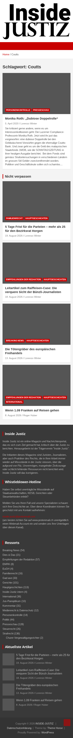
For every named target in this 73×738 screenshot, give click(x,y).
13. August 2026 (14, 358)
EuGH (6, 568)
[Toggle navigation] (7, 46)
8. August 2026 (13, 415)
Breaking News (15, 340)
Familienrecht (14, 218)
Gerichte (7, 582)
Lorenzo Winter (29, 123)
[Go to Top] (67, 722)
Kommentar (9, 605)
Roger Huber (30, 415)
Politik (6, 619)
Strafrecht (8, 633)
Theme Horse (55, 728)
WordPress (47, 732)
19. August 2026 (14, 235)
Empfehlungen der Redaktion (23, 279)
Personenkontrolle (18, 110)
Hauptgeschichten (36, 218)
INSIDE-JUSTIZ (44, 723)
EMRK (6, 564)
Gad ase (7, 577)
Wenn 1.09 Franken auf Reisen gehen (32, 410)
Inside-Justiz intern (13, 591)
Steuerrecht (9, 628)
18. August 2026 (14, 296)
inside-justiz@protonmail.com (19, 516)
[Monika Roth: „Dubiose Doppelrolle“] (36, 93)
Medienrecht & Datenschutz (18, 610)
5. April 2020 (12, 123)
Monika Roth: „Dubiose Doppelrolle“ (31, 118)
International (14, 402)
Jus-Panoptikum (12, 601)
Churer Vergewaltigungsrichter (22, 637)
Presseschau (41, 110)
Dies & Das (9, 554)
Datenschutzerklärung (19, 728)
